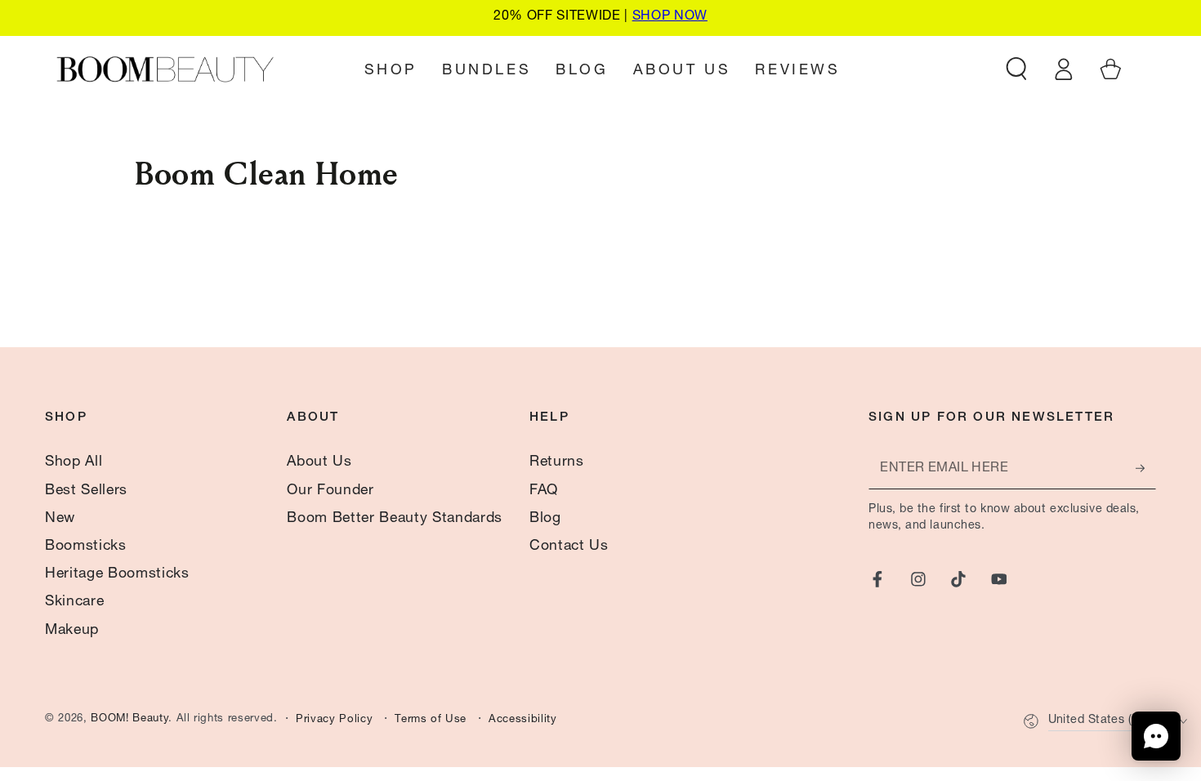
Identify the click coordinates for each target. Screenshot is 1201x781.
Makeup (72, 630)
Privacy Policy (334, 720)
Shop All (73, 462)
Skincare (74, 602)
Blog (545, 518)
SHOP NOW (670, 17)
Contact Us (569, 546)
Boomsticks (86, 546)
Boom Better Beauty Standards (394, 518)
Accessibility (523, 720)
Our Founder (330, 491)
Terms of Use (431, 720)
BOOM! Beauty (129, 719)
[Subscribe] (1146, 468)
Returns (556, 462)
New (60, 518)
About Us (319, 462)
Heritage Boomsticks (117, 574)
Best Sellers (86, 491)
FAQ (543, 491)
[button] (1016, 68)
